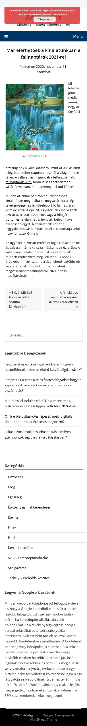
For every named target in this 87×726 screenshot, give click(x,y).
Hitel (11, 537)
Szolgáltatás (17, 568)
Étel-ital (13, 517)
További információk (55, 14)
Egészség (15, 497)
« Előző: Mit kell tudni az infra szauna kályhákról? (20, 299)
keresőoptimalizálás (35, 619)
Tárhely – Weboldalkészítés (29, 578)
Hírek (12, 527)
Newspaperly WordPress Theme (52, 717)
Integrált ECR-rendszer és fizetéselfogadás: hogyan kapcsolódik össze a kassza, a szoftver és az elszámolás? (43, 385)
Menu (78, 36)
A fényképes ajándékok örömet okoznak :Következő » (63, 299)
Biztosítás (15, 477)
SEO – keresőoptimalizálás (28, 558)
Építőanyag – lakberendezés (29, 507)
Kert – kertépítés (20, 547)
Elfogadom (44, 19)
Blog (11, 487)
